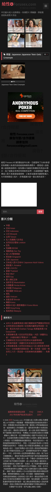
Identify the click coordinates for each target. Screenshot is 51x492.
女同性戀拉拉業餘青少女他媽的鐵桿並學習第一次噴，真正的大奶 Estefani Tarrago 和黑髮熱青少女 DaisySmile (27, 329)
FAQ (31, 412)
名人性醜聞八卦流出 (14, 240)
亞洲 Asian (10, 228)
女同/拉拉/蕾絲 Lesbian (16, 243)
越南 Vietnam (11, 297)
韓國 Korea (10, 302)
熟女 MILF (10, 274)
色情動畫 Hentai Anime (15, 285)
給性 (10, 420)
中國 (8, 225)
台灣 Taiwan (11, 237)
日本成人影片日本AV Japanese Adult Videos (25, 262)
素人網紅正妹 (11, 280)
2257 (39, 415)
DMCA (40, 412)
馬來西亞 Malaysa (13, 311)
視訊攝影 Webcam (13, 291)
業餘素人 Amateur (13, 265)
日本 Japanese (12, 260)
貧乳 (8, 294)
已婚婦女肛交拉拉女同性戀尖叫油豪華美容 (24, 340)
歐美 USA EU (11, 268)
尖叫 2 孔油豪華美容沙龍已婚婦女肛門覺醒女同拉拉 (28, 323)
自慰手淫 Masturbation (15, 282)
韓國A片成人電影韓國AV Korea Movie (22, 305)
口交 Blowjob (11, 234)
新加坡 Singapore (13, 257)
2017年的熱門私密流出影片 (21, 415)
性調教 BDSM (12, 248)
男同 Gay (10, 277)
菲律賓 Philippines (14, 288)
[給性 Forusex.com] (21, 5)
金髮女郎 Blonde (13, 300)
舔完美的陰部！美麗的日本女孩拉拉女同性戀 (25, 343)
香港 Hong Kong (13, 308)
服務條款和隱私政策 (16, 412)
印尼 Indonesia (12, 231)
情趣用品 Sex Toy (13, 251)
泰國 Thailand (12, 271)
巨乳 (8, 245)
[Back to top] (43, 485)
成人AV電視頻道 (13, 254)
